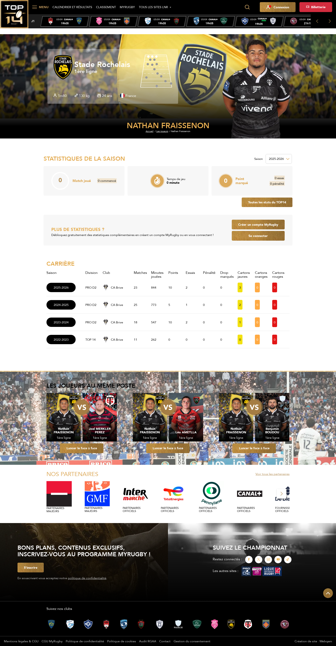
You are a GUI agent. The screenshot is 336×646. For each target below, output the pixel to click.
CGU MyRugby (52, 641)
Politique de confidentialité (85, 641)
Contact (165, 641)
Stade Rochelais (102, 64)
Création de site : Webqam (313, 641)
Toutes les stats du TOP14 (267, 202)
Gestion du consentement (192, 641)
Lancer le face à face (81, 448)
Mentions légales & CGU (21, 641)
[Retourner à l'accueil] (14, 13)
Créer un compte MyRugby (258, 224)
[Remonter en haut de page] (328, 593)
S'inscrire (30, 567)
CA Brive (117, 287)
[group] (64, 21)
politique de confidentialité (87, 578)
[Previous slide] (317, 21)
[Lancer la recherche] (247, 7)
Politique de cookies (121, 641)
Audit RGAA (147, 641)
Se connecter (258, 235)
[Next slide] (329, 21)
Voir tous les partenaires (273, 474)
